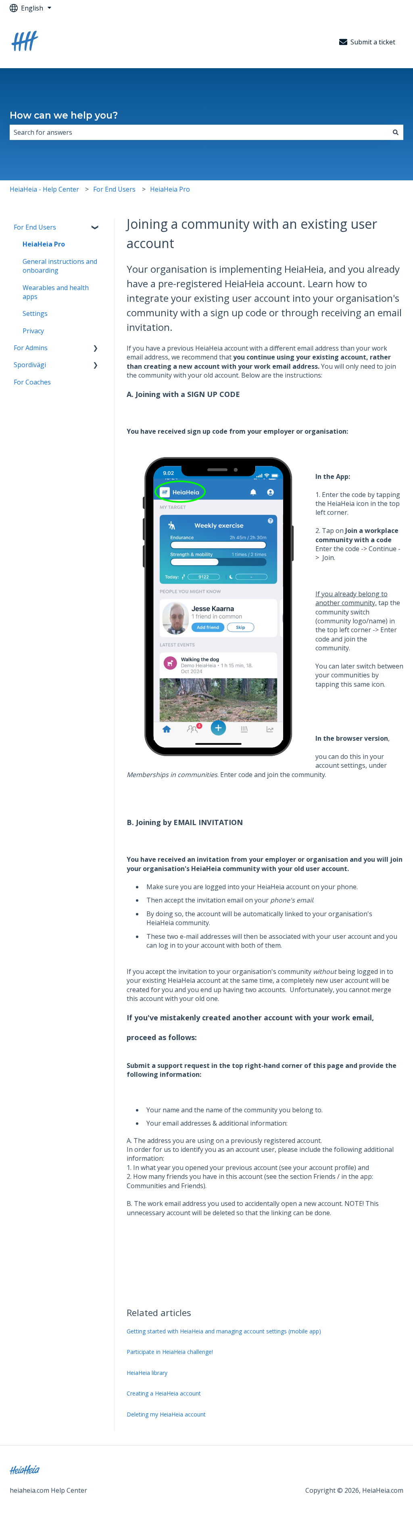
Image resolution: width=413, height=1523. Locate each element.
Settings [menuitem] (35, 313)
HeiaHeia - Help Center (44, 189)
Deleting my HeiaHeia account (166, 1414)
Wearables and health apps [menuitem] (56, 292)
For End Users (114, 189)
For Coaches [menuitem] (32, 382)
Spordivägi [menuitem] (30, 364)
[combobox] (199, 132)
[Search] (395, 132)
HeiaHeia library (147, 1373)
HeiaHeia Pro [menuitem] (44, 244)
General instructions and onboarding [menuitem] (60, 266)
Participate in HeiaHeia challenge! (170, 1352)
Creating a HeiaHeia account (164, 1393)
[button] (95, 227)
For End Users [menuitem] (35, 227)
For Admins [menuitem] (31, 347)
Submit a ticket (372, 42)
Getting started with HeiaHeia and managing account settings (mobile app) (224, 1331)
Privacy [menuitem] (33, 330)
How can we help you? (64, 115)
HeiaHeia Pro (170, 189)
